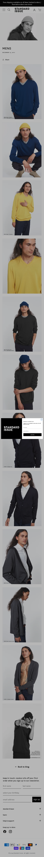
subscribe (32, 434)
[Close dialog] (41, 419)
